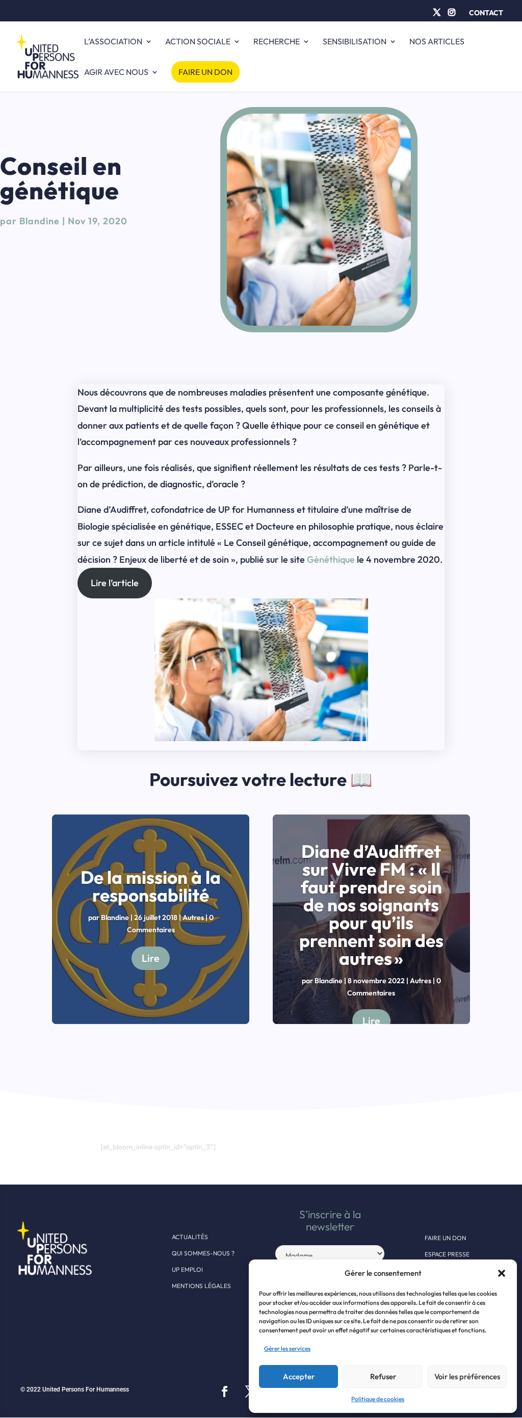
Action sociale (197, 42)
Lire (151, 958)
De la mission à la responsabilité (151, 886)
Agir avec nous (116, 72)
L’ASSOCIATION (113, 42)
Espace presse (447, 1254)
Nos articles (436, 42)
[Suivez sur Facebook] (224, 1391)
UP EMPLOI (187, 1269)
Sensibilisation (354, 42)
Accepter (299, 1376)
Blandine (39, 221)
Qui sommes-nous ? (203, 1253)
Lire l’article (115, 583)
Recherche (276, 42)
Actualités (190, 1237)
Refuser (383, 1376)
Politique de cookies (377, 1399)
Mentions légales (201, 1286)
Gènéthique (331, 559)
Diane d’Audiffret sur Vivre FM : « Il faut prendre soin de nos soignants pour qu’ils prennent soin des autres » (371, 904)
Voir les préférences (467, 1376)
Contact (486, 12)
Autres (193, 917)
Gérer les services (287, 1348)
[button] (502, 1273)
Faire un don (205, 72)
